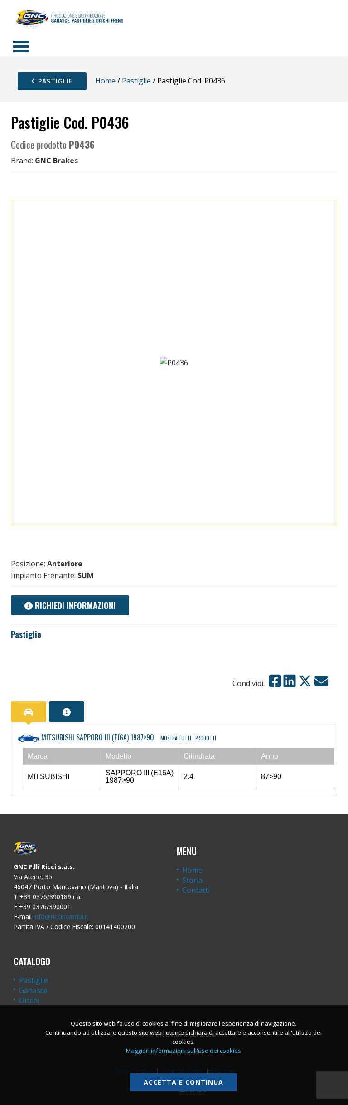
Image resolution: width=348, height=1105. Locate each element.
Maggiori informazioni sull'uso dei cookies (183, 1051)
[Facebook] (275, 681)
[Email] (321, 681)
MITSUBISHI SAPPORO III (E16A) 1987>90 (127, 737)
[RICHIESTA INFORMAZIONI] (66, 711)
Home (105, 81)
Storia (192, 880)
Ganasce (33, 990)
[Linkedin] (289, 681)
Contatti (196, 890)
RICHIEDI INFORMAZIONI (74, 605)
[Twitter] (305, 681)
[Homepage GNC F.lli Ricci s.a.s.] (69, 18)
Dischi (29, 1000)
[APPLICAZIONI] (28, 711)
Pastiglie (54, 81)
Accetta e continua (183, 1082)
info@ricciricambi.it (61, 916)
